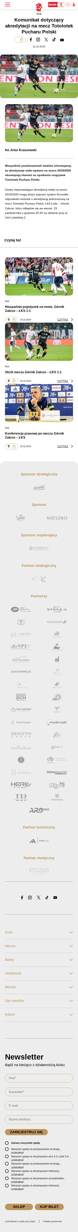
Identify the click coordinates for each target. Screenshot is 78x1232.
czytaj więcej (17, 1152)
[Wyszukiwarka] (68, 4)
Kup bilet (49, 1207)
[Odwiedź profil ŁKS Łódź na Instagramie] (30, 898)
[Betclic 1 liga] (56, 4)
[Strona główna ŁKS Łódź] (39, 7)
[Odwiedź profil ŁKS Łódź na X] (38, 898)
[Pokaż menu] (7, 4)
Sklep (19, 1207)
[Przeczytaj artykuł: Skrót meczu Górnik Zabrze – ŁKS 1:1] (39, 341)
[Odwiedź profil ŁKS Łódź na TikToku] (46, 898)
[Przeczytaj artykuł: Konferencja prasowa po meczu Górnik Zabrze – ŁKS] (39, 403)
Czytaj (63, 319)
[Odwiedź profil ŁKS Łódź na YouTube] (55, 898)
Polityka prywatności (52, 1221)
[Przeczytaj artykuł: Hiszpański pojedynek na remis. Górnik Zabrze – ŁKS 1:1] (39, 276)
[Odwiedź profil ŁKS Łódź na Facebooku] (22, 898)
